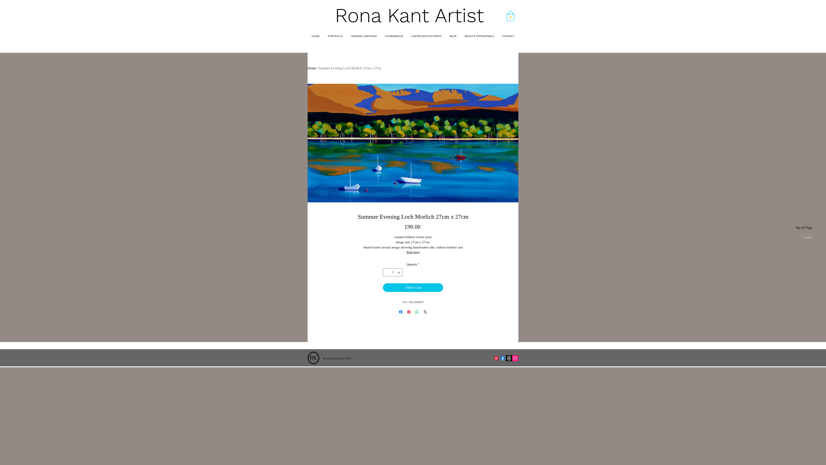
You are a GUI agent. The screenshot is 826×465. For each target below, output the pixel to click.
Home (312, 68)
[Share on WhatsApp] (417, 312)
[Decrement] (386, 272)
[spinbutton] (393, 272)
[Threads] (509, 358)
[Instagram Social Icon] (515, 358)
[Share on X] (425, 312)
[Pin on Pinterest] (408, 312)
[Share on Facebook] (400, 312)
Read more (413, 252)
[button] (510, 16)
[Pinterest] (496, 358)
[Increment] (399, 272)
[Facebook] (503, 358)
